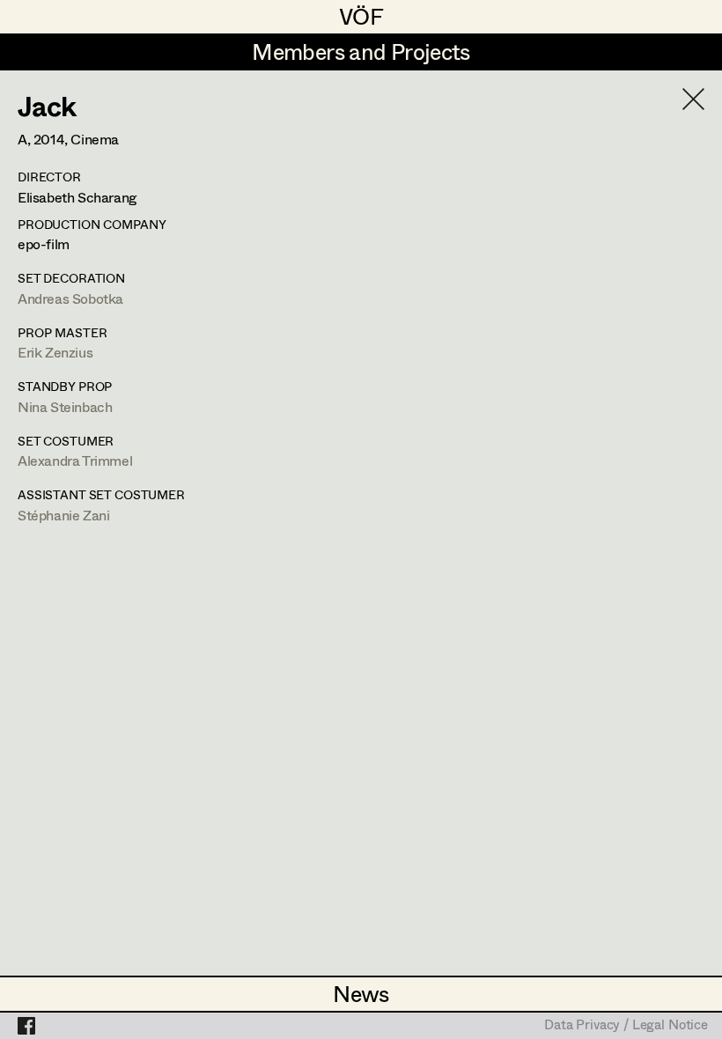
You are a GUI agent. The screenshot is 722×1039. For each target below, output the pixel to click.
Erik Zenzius (55, 352)
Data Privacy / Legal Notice (626, 1026)
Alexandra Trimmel (75, 460)
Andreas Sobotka (70, 298)
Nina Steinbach (65, 406)
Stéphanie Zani (63, 515)
